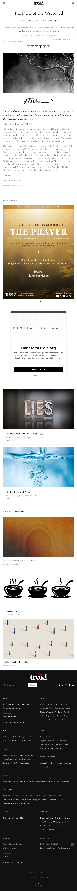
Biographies (44, 838)
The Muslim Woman (10, 818)
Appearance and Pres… (11, 796)
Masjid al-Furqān (9, 862)
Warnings (20, 722)
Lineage (19, 844)
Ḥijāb (21, 818)
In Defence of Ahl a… (47, 704)
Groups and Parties (46, 720)
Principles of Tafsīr (25, 737)
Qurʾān (6, 731)
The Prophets (44, 844)
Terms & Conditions (33, 878)
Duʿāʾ (32, 35)
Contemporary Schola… (48, 848)
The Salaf (54, 844)
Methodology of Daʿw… (44, 781)
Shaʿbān (43, 749)
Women (5, 812)
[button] (4, 3)
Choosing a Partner (46, 818)
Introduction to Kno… (47, 763)
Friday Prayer (44, 745)
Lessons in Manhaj (46, 708)
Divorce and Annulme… (48, 830)
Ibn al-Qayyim (39, 35)
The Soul (12, 722)
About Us (20, 862)
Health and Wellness (22, 804)
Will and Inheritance (10, 848)
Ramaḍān (51, 749)
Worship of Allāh (50, 35)
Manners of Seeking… (63, 763)
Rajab (66, 745)
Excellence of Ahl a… (10, 755)
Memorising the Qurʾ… (11, 741)
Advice (5, 722)
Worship (43, 731)
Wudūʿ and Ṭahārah (53, 737)
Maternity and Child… (60, 822)
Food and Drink (8, 804)
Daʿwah (6, 775)
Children (6, 838)
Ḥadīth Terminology (10, 759)
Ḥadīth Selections (25, 759)
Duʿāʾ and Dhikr (56, 745)
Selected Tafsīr (25, 741)
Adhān (42, 737)
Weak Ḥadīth (24, 763)
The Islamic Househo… (48, 826)
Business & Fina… (26, 796)
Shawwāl (59, 749)
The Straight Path (22, 704)
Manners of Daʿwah (27, 781)
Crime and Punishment (11, 800)
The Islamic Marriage (62, 818)
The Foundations (9, 704)
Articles (27, 35)
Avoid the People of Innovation (15, 662)
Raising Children (9, 844)
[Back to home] (38, 3)
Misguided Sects (62, 716)
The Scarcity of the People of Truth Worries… (21, 561)
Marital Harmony (46, 822)
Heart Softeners (9, 716)
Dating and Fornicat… (39, 800)
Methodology (45, 698)
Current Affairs (26, 800)
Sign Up (32, 685)
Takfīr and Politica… (62, 720)
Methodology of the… (47, 716)
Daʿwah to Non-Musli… (62, 781)
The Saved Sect (61, 704)
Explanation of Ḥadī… (10, 763)
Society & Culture (9, 789)
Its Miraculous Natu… (10, 737)
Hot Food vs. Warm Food (13, 611)
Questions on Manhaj (62, 708)
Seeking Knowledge (47, 757)
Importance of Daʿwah (11, 781)
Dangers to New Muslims (12, 708)
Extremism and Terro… (56, 800)
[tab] (36, 301)
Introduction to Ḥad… (26, 755)
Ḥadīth (5, 749)
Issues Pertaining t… (63, 741)
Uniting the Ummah (62, 712)
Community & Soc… (55, 796)
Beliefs (5, 698)
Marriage (43, 812)
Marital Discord (63, 826)
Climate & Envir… (40, 796)
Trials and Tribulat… (47, 712)
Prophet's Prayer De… (47, 741)
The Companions (64, 848)
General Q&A (44, 767)
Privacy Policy (46, 878)
